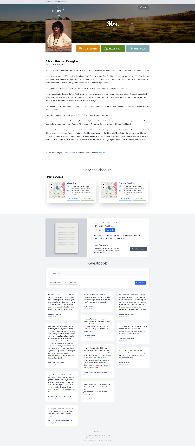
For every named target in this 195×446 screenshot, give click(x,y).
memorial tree (70, 152)
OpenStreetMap (99, 440)
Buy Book (110, 230)
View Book (98, 230)
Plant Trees (87, 198)
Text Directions (73, 198)
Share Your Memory (138, 249)
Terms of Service (103, 437)
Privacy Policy (92, 437)
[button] (57, 188)
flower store (100, 152)
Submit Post (140, 283)
